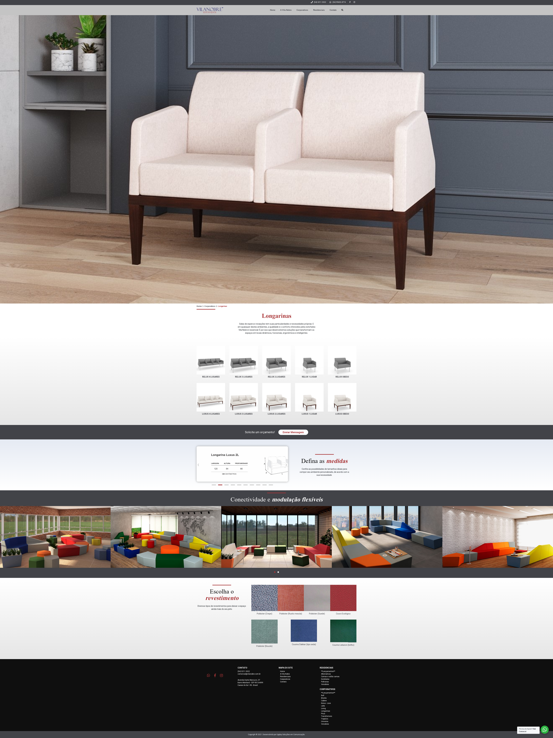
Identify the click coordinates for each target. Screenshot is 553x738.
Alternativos (326, 674)
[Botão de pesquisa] (341, 10)
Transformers (326, 716)
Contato (333, 10)
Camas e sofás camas (330, 677)
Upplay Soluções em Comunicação (291, 735)
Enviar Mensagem (293, 432)
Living (323, 708)
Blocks (324, 698)
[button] (214, 485)
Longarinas (325, 711)
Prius (323, 714)
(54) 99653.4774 (339, 2)
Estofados (325, 679)
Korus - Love (326, 703)
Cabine (324, 701)
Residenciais (319, 10)
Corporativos (302, 10)
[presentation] (198, 463)
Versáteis (325, 684)
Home (272, 10)
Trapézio (324, 719)
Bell (322, 695)
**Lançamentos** (328, 671)
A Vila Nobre (285, 10)
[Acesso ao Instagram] (354, 2)
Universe (324, 721)
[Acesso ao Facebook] (349, 2)
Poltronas (325, 682)
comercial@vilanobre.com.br (249, 674)
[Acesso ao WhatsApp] (208, 675)
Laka (323, 706)
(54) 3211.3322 (320, 2)
